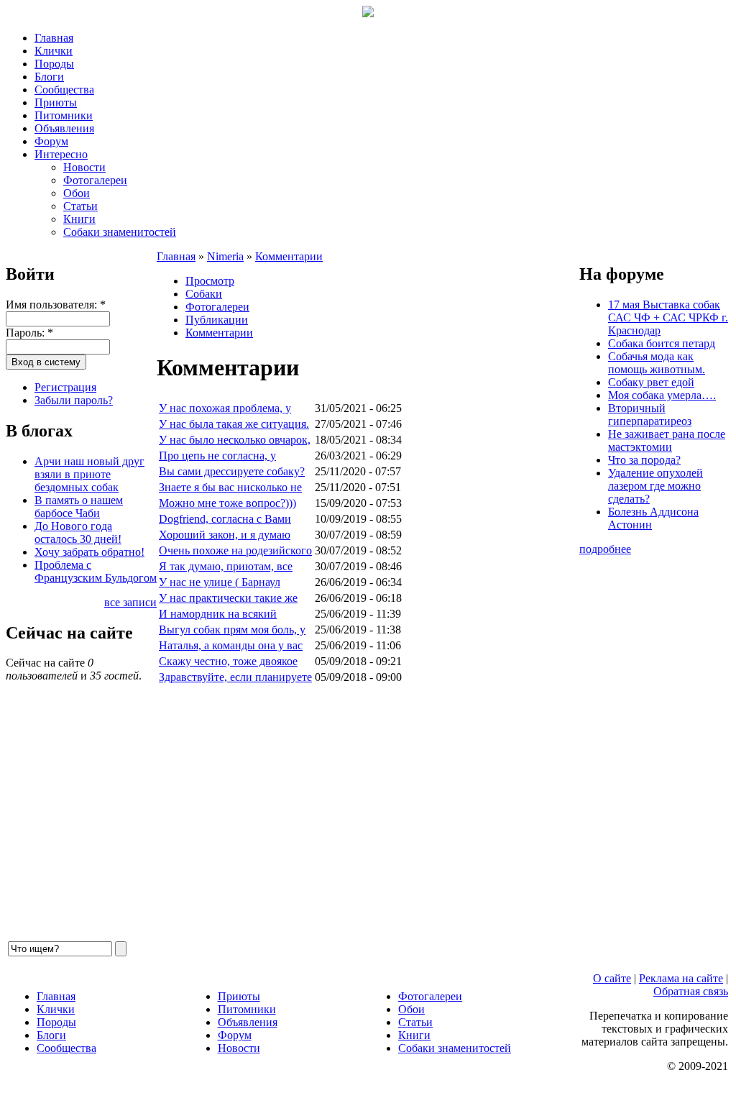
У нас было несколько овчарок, (234, 440)
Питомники (63, 115)
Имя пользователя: (56, 304)
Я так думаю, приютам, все (226, 566)
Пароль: (29, 332)
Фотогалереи (95, 180)
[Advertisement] (368, 812)
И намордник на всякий (218, 614)
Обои (76, 193)
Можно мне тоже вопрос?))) (227, 503)
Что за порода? (644, 460)
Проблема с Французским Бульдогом (95, 571)
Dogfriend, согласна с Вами (225, 519)
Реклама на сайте (681, 978)
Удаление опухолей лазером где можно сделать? (655, 486)
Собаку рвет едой (651, 382)
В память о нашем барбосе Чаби (78, 506)
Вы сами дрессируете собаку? (232, 471)
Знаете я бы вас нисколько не (230, 487)
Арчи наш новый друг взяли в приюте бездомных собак (89, 474)
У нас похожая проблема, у (225, 408)
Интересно (61, 154)
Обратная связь (690, 991)
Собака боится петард (661, 343)
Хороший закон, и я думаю (224, 535)
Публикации (216, 320)
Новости (84, 167)
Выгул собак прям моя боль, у (232, 629)
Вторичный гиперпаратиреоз (649, 414)
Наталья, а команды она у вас (231, 645)
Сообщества (64, 89)
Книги (79, 219)
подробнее (605, 549)
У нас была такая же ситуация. (234, 424)
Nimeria (225, 256)
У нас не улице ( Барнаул (219, 582)
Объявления (64, 128)
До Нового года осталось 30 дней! (77, 532)
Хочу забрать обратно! (89, 552)
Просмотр (209, 281)
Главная (53, 38)
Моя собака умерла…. (662, 395)
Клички (53, 51)
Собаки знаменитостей (119, 232)
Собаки (203, 294)
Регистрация (65, 387)
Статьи (80, 206)
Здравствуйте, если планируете (235, 677)
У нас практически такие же (228, 598)
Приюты (55, 102)
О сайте (612, 978)
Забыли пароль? (73, 400)
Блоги (49, 76)
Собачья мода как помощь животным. (656, 362)
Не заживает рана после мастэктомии (666, 440)
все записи (130, 602)
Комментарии (289, 256)
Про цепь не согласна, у (217, 455)
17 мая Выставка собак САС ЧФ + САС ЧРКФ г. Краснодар (668, 317)
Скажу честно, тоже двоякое (228, 661)
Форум (51, 141)
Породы (54, 64)
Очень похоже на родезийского (235, 550)
